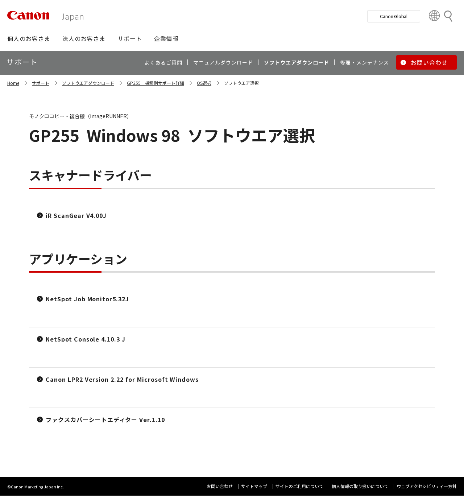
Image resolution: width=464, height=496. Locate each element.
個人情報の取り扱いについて (360, 486)
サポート (40, 83)
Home (13, 83)
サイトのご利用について (299, 486)
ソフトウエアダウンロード (88, 83)
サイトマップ (254, 486)
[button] (28, 38)
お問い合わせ (220, 486)
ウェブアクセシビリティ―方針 (427, 486)
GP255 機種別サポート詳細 (155, 83)
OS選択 (204, 83)
